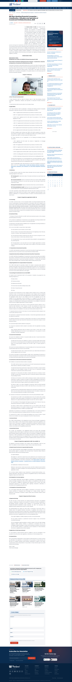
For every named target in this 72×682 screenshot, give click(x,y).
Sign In (60, 0)
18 (50, 184)
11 (50, 182)
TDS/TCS (26, 672)
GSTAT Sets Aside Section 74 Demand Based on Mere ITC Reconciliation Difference (54, 70)
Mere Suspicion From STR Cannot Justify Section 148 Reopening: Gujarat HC (54, 99)
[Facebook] (14, 1)
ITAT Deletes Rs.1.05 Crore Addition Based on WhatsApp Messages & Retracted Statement (54, 114)
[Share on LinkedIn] (40, 23)
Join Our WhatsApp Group (16, 571)
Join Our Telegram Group (28, 571)
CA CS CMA (47, 7)
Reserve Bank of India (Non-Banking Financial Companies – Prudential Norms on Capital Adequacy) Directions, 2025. (28, 461)
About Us (56, 667)
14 (57, 182)
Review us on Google (15, 574)
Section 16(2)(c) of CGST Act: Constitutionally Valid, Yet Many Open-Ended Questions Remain (54, 57)
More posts (49, 73)
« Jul (48, 189)
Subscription (43, 0)
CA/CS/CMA (37, 673)
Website (11, 636)
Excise (35, 7)
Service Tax (24, 7)
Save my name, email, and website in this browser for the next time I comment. (23, 640)
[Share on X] (38, 23)
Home (11, 7)
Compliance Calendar (48, 672)
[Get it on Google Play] (46, 659)
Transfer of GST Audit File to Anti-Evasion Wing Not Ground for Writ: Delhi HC (54, 80)
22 (59, 184)
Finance (59, 7)
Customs (39, 7)
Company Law (30, 7)
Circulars (46, 669)
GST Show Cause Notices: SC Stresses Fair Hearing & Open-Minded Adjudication (54, 65)
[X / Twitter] (15, 1)
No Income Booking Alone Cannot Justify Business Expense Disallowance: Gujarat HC (55, 89)
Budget (19, 7)
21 (57, 184)
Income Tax (15, 7)
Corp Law (64, 7)
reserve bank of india (25, 565)
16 (61, 182)
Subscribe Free (31, 658)
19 (52, 184)
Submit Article (57, 669)
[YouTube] (17, 1)
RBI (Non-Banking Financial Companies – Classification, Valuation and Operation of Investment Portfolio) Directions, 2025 (23, 18)
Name (11, 628)
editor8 (11, 22)
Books (49, 0)
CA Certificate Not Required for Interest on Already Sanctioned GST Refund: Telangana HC (55, 85)
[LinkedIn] (18, 1)
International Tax (27, 673)
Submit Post (55, 0)
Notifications (18, 12)
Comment (12, 616)
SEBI (56, 7)
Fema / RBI (13, 12)
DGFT (51, 7)
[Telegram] (22, 1)
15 (59, 182)
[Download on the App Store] (54, 659)
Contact (56, 672)
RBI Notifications (17, 565)
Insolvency (36, 672)
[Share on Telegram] (44, 23)
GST (42, 7)
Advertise (56, 670)
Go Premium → (55, 45)
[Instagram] (20, 1)
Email (11, 632)
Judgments (46, 670)
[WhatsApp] (21, 1)
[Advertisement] (16, 36)
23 (61, 184)
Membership (57, 673)
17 (48, 184)
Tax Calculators (47, 673)
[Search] (38, 1)
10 (48, 182)
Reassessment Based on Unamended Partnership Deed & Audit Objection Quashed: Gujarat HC (54, 94)
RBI (53, 7)
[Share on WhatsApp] (42, 23)
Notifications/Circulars (27, 22)
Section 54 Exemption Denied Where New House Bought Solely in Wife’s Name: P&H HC (54, 109)
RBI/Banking (36, 670)
